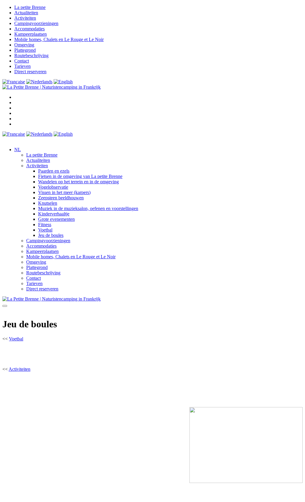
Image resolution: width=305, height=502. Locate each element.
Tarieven (22, 66)
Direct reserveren (30, 71)
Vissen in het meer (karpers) (64, 192)
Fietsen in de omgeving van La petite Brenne (80, 176)
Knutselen (47, 203)
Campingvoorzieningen (36, 23)
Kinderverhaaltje (53, 213)
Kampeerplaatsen (30, 34)
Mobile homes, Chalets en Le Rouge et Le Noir (59, 39)
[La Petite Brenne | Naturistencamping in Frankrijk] (51, 87)
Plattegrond (25, 50)
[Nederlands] (39, 81)
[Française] (13, 81)
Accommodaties (29, 28)
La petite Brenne (30, 7)
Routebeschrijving (31, 55)
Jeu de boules (50, 235)
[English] (63, 81)
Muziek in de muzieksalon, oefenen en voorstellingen (88, 208)
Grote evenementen (56, 219)
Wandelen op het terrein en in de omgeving (78, 181)
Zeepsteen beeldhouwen (61, 197)
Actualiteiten (26, 12)
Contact (21, 60)
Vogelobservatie (53, 187)
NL (17, 149)
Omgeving (24, 44)
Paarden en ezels (53, 170)
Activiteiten (25, 18)
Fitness (44, 224)
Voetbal (45, 229)
